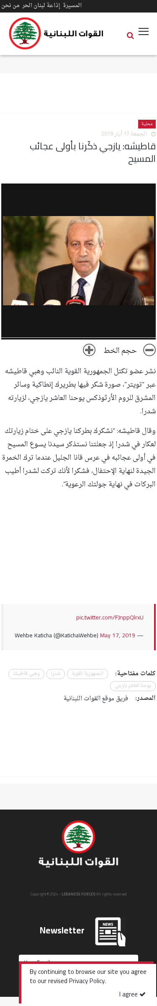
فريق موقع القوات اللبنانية (96, 698)
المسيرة (72, 5)
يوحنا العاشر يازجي (133, 686)
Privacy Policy (87, 981)
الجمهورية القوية (87, 673)
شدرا (55, 673)
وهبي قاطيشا (26, 673)
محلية (147, 124)
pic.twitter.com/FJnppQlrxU (110, 618)
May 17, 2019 (117, 635)
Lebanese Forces (56, 33)
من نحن (10, 5)
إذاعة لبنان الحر (41, 5)
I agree (129, 995)
